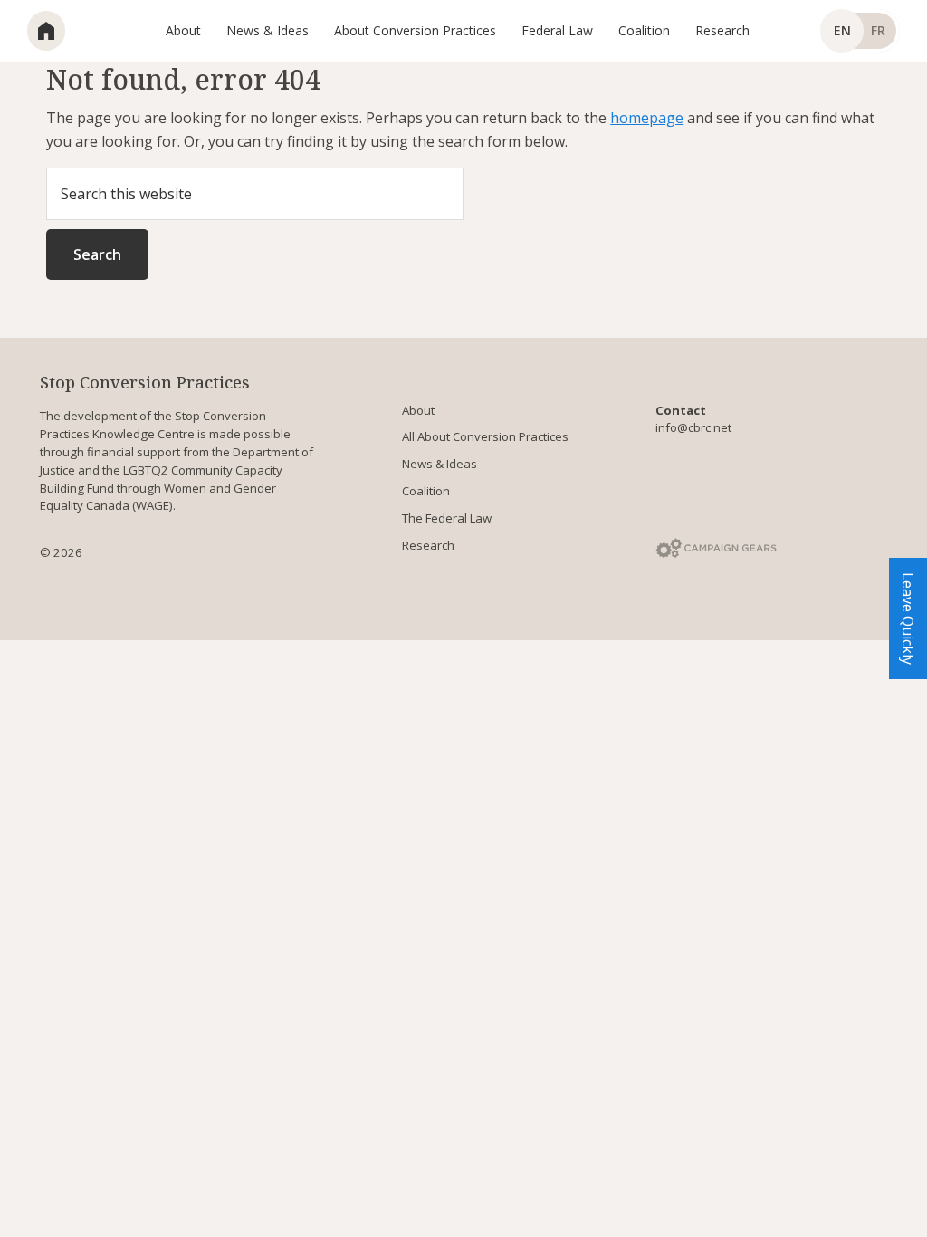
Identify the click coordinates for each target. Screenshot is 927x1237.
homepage (646, 118)
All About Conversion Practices (485, 436)
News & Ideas (439, 463)
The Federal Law (447, 518)
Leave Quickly (908, 618)
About (418, 410)
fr (878, 30)
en (842, 30)
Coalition (426, 491)
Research (428, 545)
